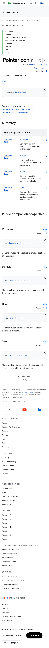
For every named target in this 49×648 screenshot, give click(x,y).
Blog (4, 443)
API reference (10, 12)
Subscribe (34, 635)
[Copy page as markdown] (40, 60)
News (4, 439)
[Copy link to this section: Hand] (10, 304)
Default (24, 155)
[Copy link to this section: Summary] (18, 123)
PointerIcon (20, 92)
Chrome (5, 608)
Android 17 (6, 515)
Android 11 (6, 539)
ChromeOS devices (10, 496)
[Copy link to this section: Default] (13, 266)
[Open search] (30, 3)
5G (3, 478)
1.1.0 (45, 71)
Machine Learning (9, 462)
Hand (22, 171)
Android (5, 423)
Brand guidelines (26, 629)
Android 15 (6, 523)
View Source (39, 68)
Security (5, 431)
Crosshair (25, 139)
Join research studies (10, 588)
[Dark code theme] (45, 89)
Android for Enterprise (11, 427)
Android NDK (7, 566)
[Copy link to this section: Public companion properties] (4, 218)
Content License (27, 392)
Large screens (7, 488)
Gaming (5, 458)
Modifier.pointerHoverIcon (16, 109)
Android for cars (8, 500)
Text (22, 187)
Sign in (43, 3)
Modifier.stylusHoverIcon (16, 112)
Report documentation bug (13, 580)
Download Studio (9, 561)
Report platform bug (10, 576)
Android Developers (9, 20)
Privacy (5, 474)
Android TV (6, 504)
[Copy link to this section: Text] (9, 341)
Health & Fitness (8, 466)
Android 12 (6, 535)
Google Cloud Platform (11, 616)
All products (7, 620)
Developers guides (9, 553)
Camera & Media (8, 470)
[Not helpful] (21, 25)
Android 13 (6, 531)
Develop (23, 20)
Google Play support (10, 584)
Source (5, 435)
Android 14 (6, 527)
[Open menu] (4, 3)
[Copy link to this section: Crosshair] (15, 229)
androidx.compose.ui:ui (38, 64)
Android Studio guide (10, 549)
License (13, 629)
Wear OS (5, 492)
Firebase (5, 612)
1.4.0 (45, 233)
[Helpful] (18, 25)
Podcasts (5, 447)
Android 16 (6, 519)
